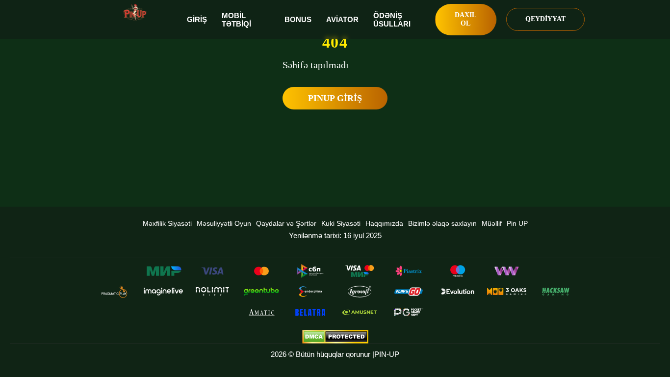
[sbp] (310, 271)
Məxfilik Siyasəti (167, 223)
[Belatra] (310, 312)
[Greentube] (261, 291)
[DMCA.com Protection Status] (335, 337)
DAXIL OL (465, 19)
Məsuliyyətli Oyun (224, 223)
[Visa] (212, 271)
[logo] (134, 12)
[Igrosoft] (359, 291)
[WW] (506, 271)
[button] (652, 340)
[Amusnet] (359, 312)
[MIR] (163, 271)
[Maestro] (457, 271)
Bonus (297, 19)
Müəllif (492, 223)
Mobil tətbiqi (236, 19)
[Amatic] (261, 312)
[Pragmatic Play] (114, 291)
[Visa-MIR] (359, 271)
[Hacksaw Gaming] (555, 291)
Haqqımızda (384, 223)
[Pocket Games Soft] (408, 312)
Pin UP (517, 223)
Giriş (197, 19)
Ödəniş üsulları (392, 19)
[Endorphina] (310, 291)
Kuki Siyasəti (341, 223)
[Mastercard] (261, 271)
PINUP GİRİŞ (335, 98)
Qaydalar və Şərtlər (286, 223)
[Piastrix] (408, 271)
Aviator (342, 19)
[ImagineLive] (163, 291)
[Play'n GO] (408, 291)
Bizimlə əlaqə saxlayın (442, 223)
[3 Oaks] (506, 291)
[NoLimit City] (212, 291)
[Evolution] (457, 291)
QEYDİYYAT (545, 19)
